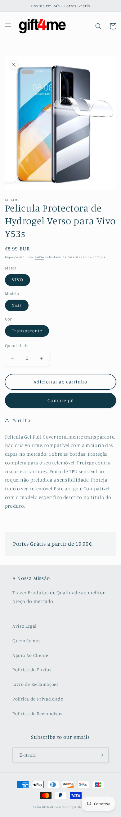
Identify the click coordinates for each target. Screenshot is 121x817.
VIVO (17, 279)
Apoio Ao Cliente (30, 655)
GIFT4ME (48, 807)
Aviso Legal (24, 626)
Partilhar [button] (22, 420)
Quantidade (16, 345)
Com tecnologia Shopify (71, 807)
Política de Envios (31, 669)
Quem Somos (26, 640)
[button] (8, 26)
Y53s (17, 305)
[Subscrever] (101, 754)
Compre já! (60, 400)
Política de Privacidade (37, 698)
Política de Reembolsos (37, 713)
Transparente (27, 330)
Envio (39, 257)
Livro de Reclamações (35, 684)
